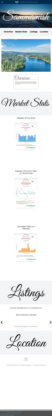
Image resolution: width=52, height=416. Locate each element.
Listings (34, 32)
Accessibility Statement (6, 414)
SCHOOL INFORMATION (18, 308)
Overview (8, 32)
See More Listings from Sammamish (26, 326)
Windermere (19, 411)
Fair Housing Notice (16, 414)
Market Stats (21, 32)
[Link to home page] (17, 2)
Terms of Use (10, 412)
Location (44, 32)
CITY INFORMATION (35, 308)
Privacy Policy (17, 412)
